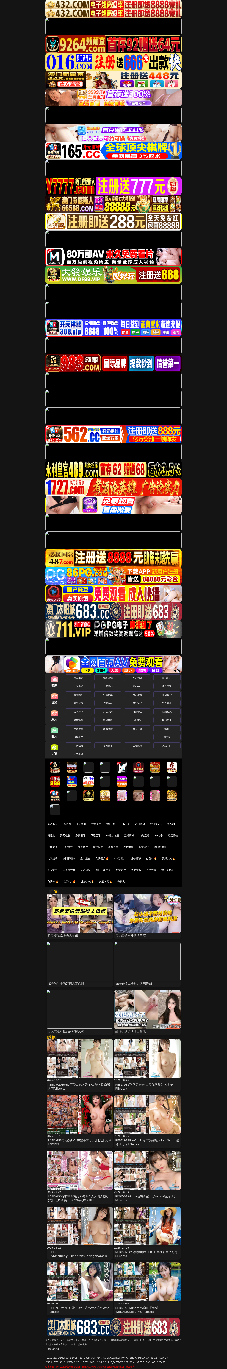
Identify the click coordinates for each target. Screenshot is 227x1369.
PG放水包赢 (112, 835)
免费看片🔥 (102, 858)
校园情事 (108, 745)
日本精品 (108, 686)
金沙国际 (85, 870)
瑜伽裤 (137, 720)
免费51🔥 (151, 858)
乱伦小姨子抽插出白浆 (130, 1031)
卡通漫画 (78, 728)
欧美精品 (137, 677)
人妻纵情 (137, 745)
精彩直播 (144, 835)
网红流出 (137, 703)
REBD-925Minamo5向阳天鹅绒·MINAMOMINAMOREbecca (136, 1310)
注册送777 (156, 824)
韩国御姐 (108, 694)
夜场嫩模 (128, 847)
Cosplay (137, 686)
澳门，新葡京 (103, 870)
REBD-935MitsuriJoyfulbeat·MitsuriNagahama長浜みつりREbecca (79, 1256)
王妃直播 (68, 847)
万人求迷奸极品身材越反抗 (66, 1031)
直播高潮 (129, 835)
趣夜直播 (113, 847)
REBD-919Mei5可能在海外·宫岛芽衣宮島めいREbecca (78, 1310)
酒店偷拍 (173, 835)
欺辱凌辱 (78, 703)
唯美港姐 (137, 694)
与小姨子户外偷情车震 (130, 935)
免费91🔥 (53, 881)
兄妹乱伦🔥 (87, 881)
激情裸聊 (136, 858)
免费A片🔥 (70, 881)
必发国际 (144, 847)
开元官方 (53, 870)
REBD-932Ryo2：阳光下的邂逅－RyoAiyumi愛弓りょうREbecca (147, 1142)
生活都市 (78, 745)
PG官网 (67, 824)
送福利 (171, 824)
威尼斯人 (53, 824)
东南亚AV (167, 694)
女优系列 (108, 711)
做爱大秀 (136, 870)
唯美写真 (137, 728)
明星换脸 (108, 720)
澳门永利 (111, 824)
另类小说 (78, 754)
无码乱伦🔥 (168, 858)
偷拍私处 (98, 847)
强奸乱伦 (108, 677)
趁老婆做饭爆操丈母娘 (63, 935)
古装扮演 (78, 711)
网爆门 (167, 728)
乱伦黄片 (83, 847)
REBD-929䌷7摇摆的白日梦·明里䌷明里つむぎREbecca (146, 1254)
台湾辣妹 (78, 694)
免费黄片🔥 (105, 881)
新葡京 (51, 835)
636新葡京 (120, 858)
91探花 (108, 703)
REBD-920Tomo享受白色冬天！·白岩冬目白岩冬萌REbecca (79, 1086)
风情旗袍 (78, 720)
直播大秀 (151, 870)
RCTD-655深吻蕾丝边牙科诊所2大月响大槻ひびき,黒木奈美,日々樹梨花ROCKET (78, 1198)
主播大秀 (53, 847)
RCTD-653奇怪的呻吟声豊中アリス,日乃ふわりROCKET (79, 1142)
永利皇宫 (85, 858)
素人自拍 (167, 686)
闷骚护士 (167, 720)
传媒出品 (78, 737)
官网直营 (96, 824)
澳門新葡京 (69, 858)
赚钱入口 (122, 881)
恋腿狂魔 (167, 711)
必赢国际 (80, 835)
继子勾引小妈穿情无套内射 (66, 983)
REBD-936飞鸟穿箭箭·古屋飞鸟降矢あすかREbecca (144, 1086)
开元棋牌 (81, 824)
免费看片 (121, 870)
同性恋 (167, 737)
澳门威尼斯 (167, 870)
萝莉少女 (167, 677)
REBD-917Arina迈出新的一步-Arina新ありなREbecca (145, 1198)
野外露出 (167, 703)
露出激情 (108, 728)
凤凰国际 (96, 835)
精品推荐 (78, 677)
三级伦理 (78, 686)
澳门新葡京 (160, 847)
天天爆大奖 (69, 870)
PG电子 (126, 824)
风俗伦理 (167, 745)
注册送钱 (140, 824)
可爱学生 (137, 711)
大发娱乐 (53, 858)
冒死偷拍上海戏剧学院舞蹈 (133, 983)
